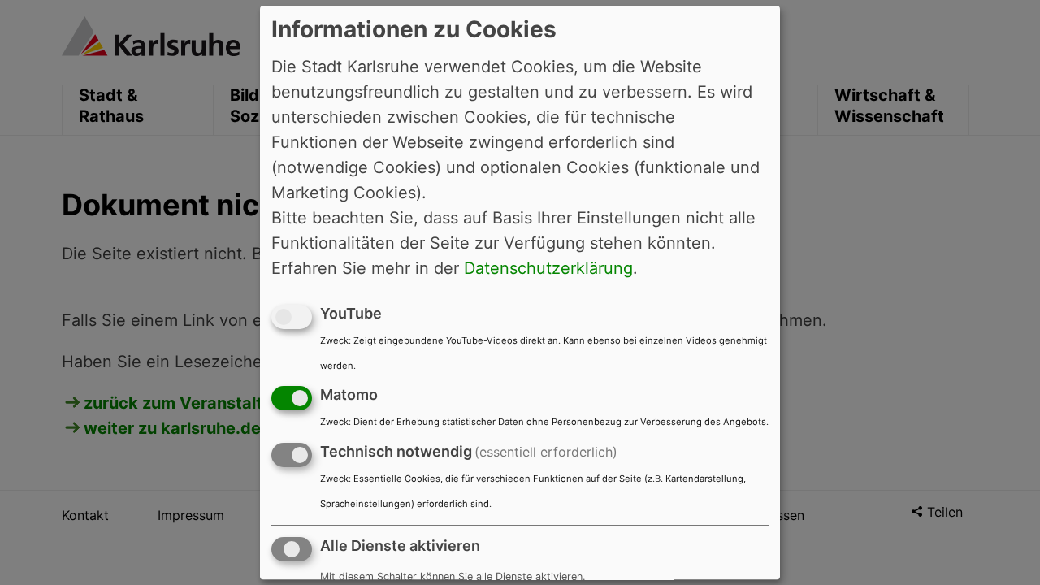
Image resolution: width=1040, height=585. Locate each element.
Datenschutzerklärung (548, 268)
